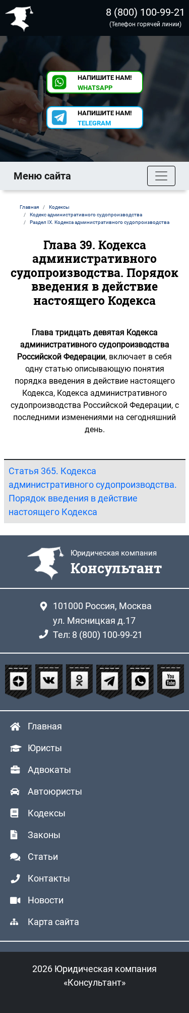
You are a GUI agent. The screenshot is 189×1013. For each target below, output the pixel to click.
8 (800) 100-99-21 (145, 12)
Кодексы (47, 813)
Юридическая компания (21, 18)
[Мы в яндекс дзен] (20, 682)
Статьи (43, 856)
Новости (46, 900)
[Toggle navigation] (161, 176)
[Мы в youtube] (170, 682)
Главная (45, 726)
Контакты (49, 878)
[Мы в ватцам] (141, 682)
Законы (44, 835)
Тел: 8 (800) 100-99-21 (98, 634)
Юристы (45, 748)
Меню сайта (42, 176)
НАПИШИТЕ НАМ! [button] (105, 82)
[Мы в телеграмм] (111, 682)
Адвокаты (49, 769)
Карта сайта (53, 921)
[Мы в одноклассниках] (81, 682)
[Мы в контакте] (50, 682)
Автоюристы (55, 791)
